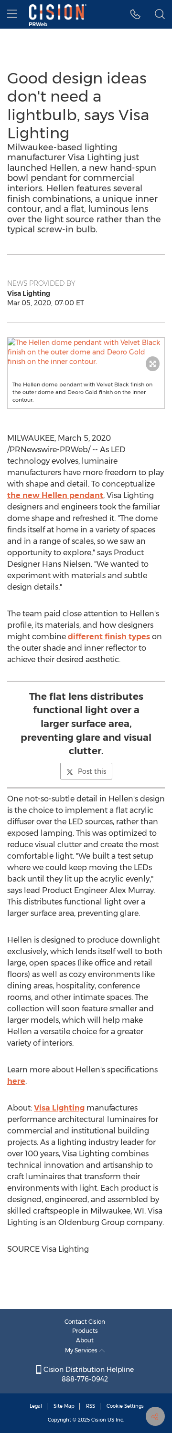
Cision (98, 1420)
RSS (90, 1406)
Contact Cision (84, 1321)
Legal (36, 1406)
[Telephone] (135, 14)
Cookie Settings (125, 1406)
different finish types (109, 636)
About (85, 1340)
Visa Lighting (59, 1107)
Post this (92, 771)
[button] (86, 352)
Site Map (64, 1406)
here (16, 1081)
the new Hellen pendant (55, 495)
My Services (82, 1350)
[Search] (160, 14)
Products (85, 1330)
